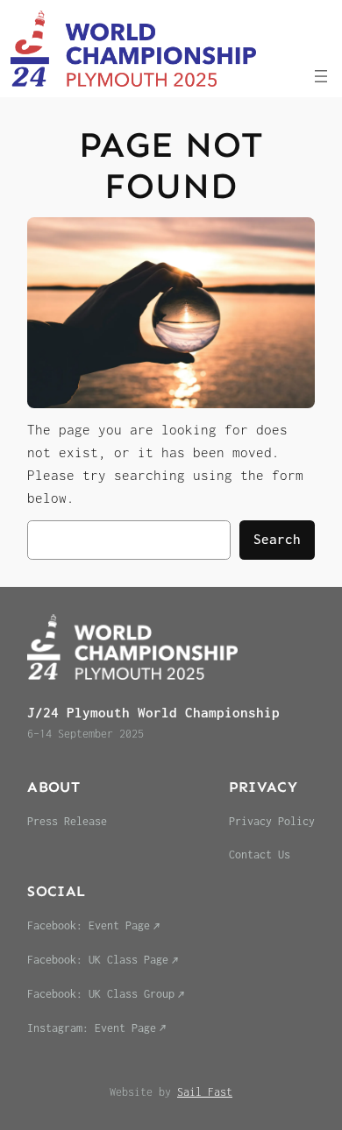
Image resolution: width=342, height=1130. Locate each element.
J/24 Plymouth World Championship (153, 712)
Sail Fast (204, 1091)
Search (277, 539)
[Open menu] (320, 76)
